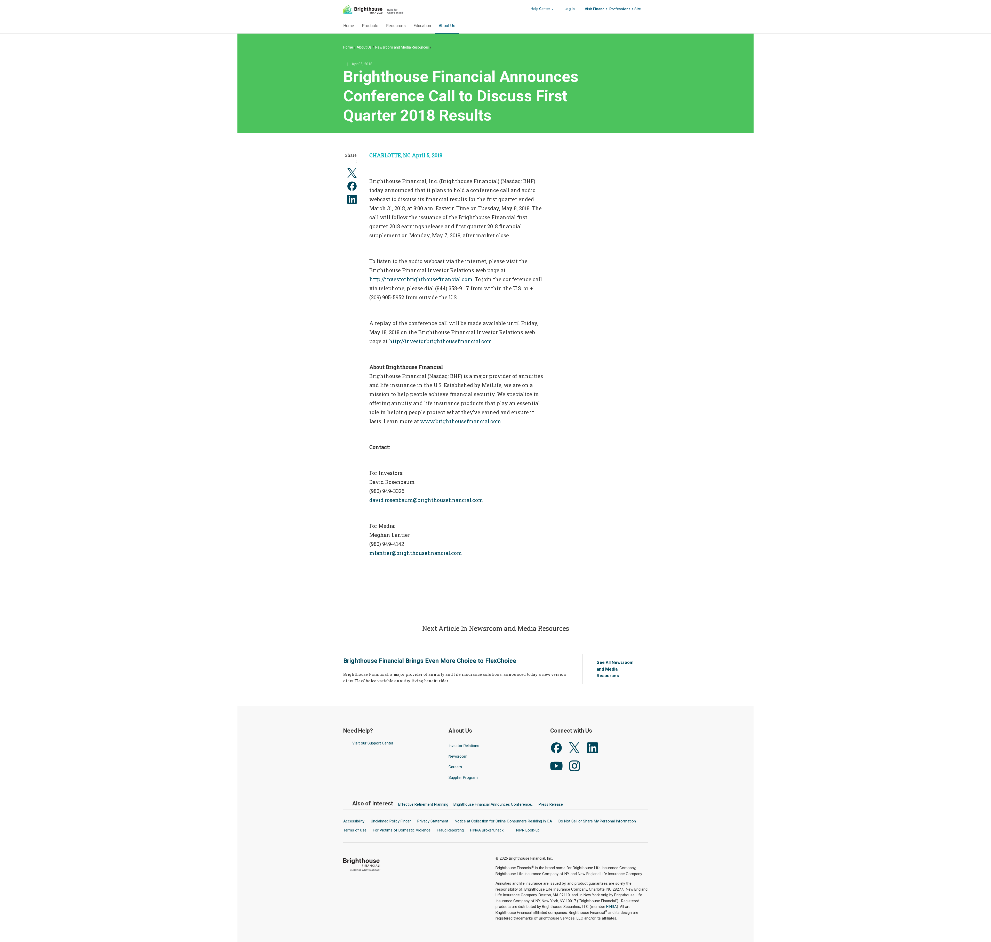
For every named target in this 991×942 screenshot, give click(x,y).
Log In (569, 9)
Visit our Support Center (372, 743)
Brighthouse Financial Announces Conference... (493, 804)
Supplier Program (463, 777)
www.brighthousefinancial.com (460, 421)
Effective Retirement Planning (423, 804)
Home (348, 47)
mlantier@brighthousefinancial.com (415, 553)
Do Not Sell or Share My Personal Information (597, 821)
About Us (364, 47)
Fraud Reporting (450, 830)
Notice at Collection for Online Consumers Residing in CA (503, 821)
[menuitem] (613, 9)
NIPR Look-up (528, 830)
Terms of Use (354, 830)
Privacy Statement (432, 821)
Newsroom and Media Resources (402, 47)
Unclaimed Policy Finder (391, 821)
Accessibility (353, 821)
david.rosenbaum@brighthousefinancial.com (426, 500)
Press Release (551, 804)
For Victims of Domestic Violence (401, 830)
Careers (455, 767)
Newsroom (458, 756)
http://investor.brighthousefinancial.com (421, 279)
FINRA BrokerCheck (487, 830)
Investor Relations (464, 745)
